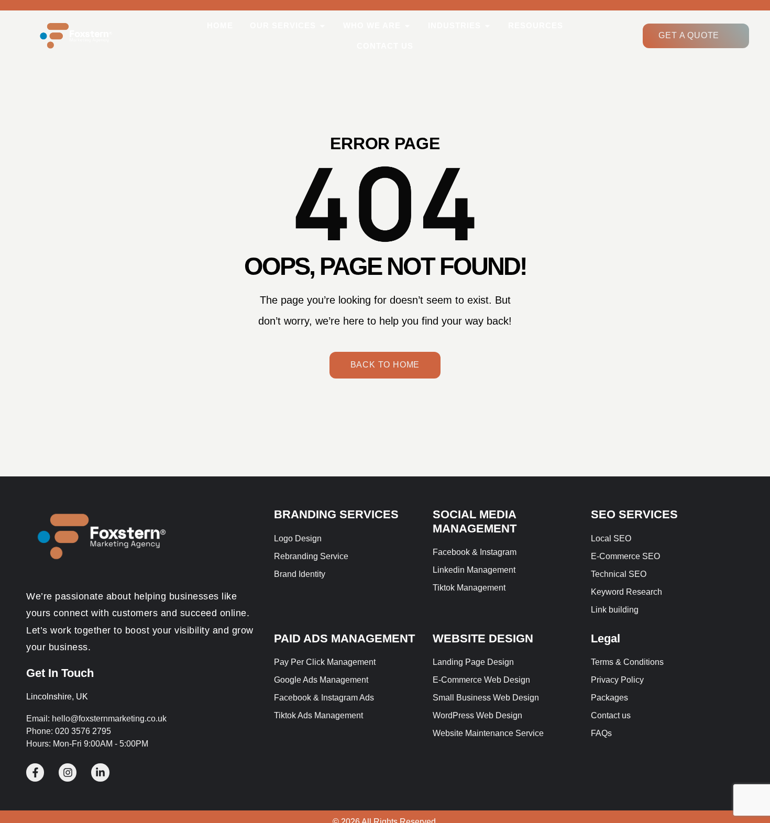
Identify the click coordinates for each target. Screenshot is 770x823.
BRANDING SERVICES (336, 514)
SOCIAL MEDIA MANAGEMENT (474, 521)
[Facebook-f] (35, 772)
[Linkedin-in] (100, 772)
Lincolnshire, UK (57, 696)
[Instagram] (67, 772)
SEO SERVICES (634, 514)
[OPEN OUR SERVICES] (322, 26)
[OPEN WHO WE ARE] (407, 26)
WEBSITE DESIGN (483, 638)
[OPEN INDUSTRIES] (487, 26)
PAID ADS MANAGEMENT (344, 638)
